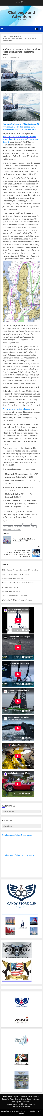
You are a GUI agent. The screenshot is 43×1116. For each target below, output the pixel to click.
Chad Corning (27, 524)
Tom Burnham (7, 529)
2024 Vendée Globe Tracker (12, 579)
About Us (36, 1096)
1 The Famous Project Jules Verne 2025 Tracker (20, 570)
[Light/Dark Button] (36, 29)
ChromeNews (32, 1111)
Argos (20, 521)
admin (5, 57)
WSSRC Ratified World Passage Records (17, 600)
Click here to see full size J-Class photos (17, 835)
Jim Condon (26, 526)
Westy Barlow (16, 529)
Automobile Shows (26, 1096)
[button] (2, 29)
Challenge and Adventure (21, 14)
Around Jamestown (28, 521)
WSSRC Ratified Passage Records (14, 596)
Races (12, 1099)
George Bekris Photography (30, 1099)
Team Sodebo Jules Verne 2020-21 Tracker (18, 583)
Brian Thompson (16, 524)
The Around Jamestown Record (16, 409)
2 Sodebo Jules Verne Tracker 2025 (15, 574)
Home (5, 1096)
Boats (10, 1096)
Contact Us (5, 1099)
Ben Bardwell (6, 524)
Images (17, 1099)
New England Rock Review (21, 1101)
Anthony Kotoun (12, 521)
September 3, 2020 (14, 57)
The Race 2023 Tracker (11, 587)
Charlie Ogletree (7, 526)
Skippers (15, 1096)
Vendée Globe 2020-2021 (11, 591)
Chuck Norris (18, 526)
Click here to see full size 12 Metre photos (18, 855)
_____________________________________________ (20, 914)
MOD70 (34, 526)
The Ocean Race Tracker (21, 1107)
